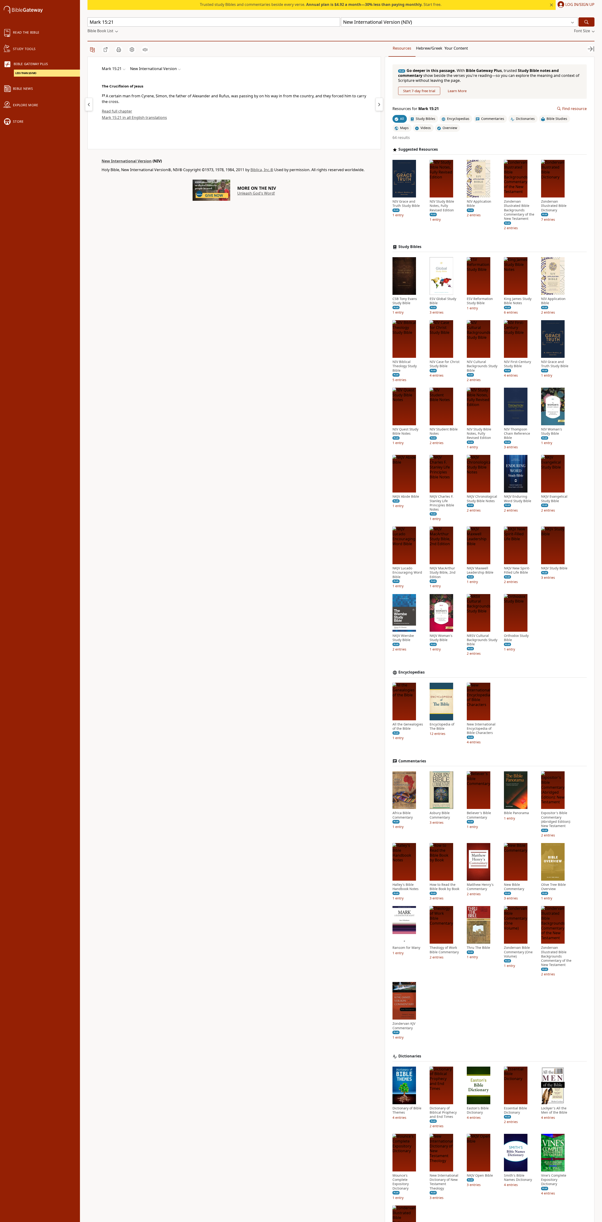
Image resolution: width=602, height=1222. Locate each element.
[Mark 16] (379, 104)
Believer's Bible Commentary (479, 815)
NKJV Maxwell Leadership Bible (480, 570)
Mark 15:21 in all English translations (134, 117)
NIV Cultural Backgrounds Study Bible (482, 366)
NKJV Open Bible (480, 1175)
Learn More (457, 90)
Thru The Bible (478, 948)
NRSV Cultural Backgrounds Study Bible (482, 640)
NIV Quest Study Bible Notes (405, 431)
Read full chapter (117, 111)
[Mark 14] (89, 104)
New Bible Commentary (514, 887)
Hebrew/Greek (429, 48)
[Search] (586, 22)
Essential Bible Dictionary (515, 1110)
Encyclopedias (411, 672)
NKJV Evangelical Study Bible (554, 498)
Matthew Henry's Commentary (480, 887)
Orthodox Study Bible (516, 638)
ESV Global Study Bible (443, 301)
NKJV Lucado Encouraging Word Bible (407, 572)
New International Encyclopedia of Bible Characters (481, 728)
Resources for (415, 108)
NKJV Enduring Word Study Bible (517, 498)
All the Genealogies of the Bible (407, 726)
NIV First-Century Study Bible (517, 364)
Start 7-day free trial (419, 90)
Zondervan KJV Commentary (403, 1025)
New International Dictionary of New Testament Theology (444, 1181)
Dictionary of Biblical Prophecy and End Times (443, 1112)
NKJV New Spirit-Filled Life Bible (517, 570)
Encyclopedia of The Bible (442, 726)
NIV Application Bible (479, 203)
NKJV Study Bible (554, 568)
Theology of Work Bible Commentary (444, 950)
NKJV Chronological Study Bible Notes (482, 498)
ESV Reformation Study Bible (480, 301)
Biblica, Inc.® (261, 169)
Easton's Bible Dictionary (478, 1110)
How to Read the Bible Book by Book (444, 887)
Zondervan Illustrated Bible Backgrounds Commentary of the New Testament (519, 210)
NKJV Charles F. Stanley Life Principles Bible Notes (442, 503)
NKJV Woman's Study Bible (441, 638)
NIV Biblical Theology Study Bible (404, 366)
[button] (575, 5)
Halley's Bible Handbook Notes (405, 887)
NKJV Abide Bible (405, 496)
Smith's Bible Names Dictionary (518, 1177)
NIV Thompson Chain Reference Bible (517, 433)
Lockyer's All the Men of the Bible (554, 1110)
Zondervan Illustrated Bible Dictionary (553, 205)
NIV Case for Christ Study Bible (444, 364)
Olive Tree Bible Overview (553, 887)
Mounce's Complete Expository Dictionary (400, 1181)
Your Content (456, 48)
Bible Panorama (516, 813)
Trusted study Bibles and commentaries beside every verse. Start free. (320, 4)
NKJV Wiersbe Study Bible (403, 638)
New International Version (127, 161)
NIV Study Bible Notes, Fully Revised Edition (442, 205)
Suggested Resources (418, 149)
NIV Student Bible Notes (444, 431)
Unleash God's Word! (256, 193)
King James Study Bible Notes (517, 301)
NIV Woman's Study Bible (551, 431)
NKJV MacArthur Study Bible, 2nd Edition (442, 572)
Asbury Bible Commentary (440, 815)
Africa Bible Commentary (402, 815)
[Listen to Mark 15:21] (145, 49)
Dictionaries (409, 1056)
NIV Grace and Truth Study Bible (406, 203)
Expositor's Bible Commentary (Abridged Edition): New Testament (556, 819)
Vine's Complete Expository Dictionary (553, 1179)
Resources (402, 48)
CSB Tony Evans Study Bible (404, 301)
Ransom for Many (406, 948)
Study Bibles (409, 246)
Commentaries (412, 761)
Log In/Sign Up (579, 4)
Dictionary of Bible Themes (406, 1110)
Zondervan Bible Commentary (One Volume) (518, 952)
